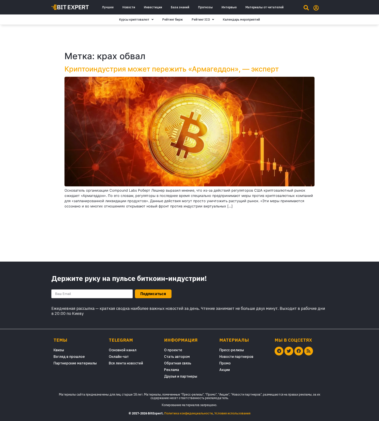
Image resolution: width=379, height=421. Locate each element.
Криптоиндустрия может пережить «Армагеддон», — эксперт (171, 69)
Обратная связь (177, 363)
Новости (128, 7)
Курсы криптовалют (134, 19)
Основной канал (122, 350)
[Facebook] (298, 351)
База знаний (180, 7)
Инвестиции (153, 7)
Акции (224, 369)
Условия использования (232, 413)
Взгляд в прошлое (69, 356)
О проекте (173, 350)
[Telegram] (279, 351)
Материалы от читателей (264, 7)
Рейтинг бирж (172, 19)
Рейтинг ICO (201, 19)
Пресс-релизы (231, 350)
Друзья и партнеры (180, 376)
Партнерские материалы (75, 363)
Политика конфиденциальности (188, 413)
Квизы (59, 350)
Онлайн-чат (119, 356)
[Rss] (308, 351)
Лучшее (108, 7)
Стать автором (177, 356)
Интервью (229, 7)
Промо (225, 363)
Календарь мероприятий (241, 19)
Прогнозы (205, 7)
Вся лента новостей (126, 363)
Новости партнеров (236, 356)
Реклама (171, 369)
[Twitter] (288, 351)
